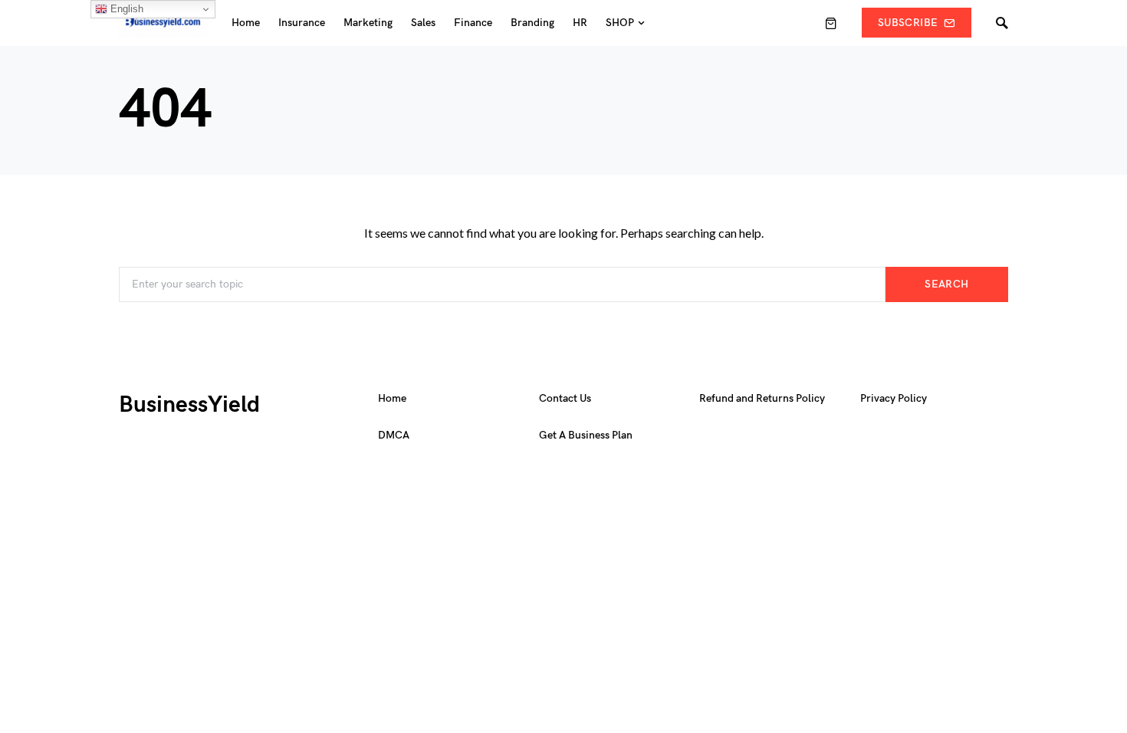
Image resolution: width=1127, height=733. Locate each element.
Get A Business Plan (585, 435)
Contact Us (565, 398)
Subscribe (908, 22)
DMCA (393, 435)
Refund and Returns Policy (762, 398)
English (125, 9)
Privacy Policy (893, 398)
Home (392, 398)
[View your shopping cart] (831, 23)
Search (946, 284)
